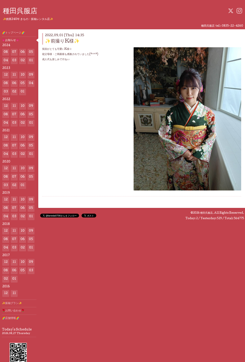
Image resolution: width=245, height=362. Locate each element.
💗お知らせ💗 (10, 40)
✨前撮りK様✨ (62, 41)
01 (31, 60)
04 (6, 60)
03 (14, 60)
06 (22, 52)
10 (22, 75)
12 (6, 75)
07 (14, 52)
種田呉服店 (20, 12)
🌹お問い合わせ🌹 (13, 310)
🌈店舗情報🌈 (10, 318)
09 (31, 75)
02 (23, 60)
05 (31, 52)
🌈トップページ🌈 (13, 32)
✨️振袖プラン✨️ (12, 303)
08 (6, 52)
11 (14, 75)
